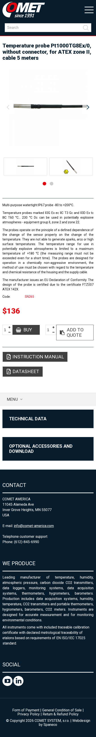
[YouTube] (7, 685)
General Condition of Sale (62, 710)
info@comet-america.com (34, 526)
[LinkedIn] (18, 685)
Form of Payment (25, 710)
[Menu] (89, 9)
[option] (48, 107)
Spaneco (50, 725)
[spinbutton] (6, 330)
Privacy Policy (28, 714)
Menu (12, 399)
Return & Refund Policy (61, 714)
